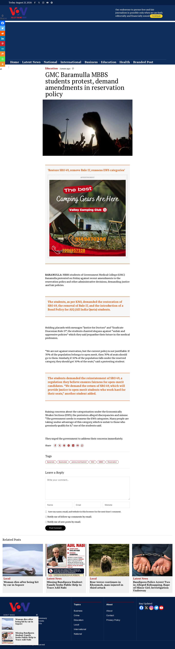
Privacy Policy (113, 620)
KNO (92, 462)
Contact (110, 615)
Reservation (112, 462)
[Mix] (2, 53)
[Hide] (1, 69)
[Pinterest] (2, 43)
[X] (146, 608)
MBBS (101, 462)
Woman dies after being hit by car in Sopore (21, 583)
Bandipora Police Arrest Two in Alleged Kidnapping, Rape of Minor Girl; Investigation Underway (151, 586)
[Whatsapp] (2, 59)
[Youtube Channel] (161, 608)
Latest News (54, 578)
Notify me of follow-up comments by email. (69, 516)
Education (51, 68)
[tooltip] (35, 2)
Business (78, 610)
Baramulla (50, 462)
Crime (76, 615)
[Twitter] (2, 28)
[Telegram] (156, 608)
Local (7, 578)
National (78, 634)
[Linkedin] (2, 38)
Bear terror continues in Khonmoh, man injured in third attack (106, 585)
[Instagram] (151, 608)
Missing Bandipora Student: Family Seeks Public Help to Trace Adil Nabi (65, 585)
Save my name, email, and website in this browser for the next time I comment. (84, 512)
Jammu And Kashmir (79, 462)
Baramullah (63, 462)
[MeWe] (2, 48)
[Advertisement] (87, 40)
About (109, 610)
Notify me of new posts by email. (64, 522)
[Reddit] (2, 33)
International (80, 629)
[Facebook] (2, 23)
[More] (2, 64)
